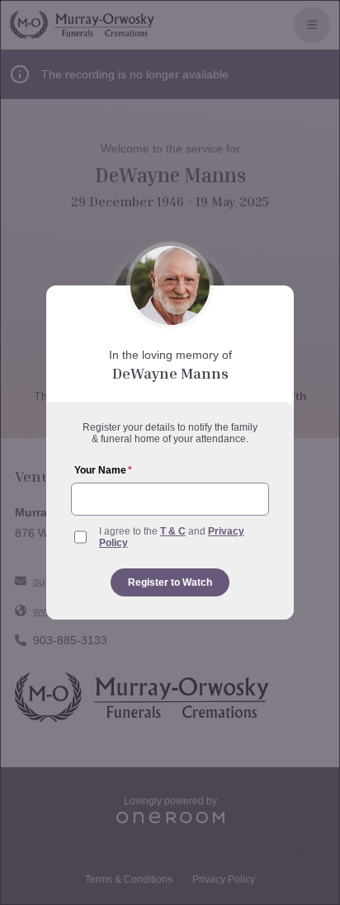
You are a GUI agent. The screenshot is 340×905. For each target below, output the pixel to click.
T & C (173, 531)
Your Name (103, 470)
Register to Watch (170, 582)
